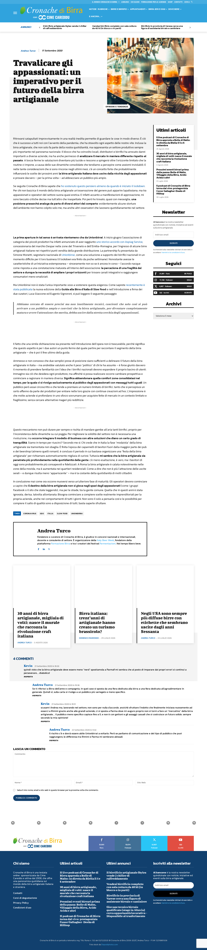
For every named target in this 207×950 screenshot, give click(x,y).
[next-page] (190, 27)
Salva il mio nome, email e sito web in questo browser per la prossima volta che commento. (57, 790)
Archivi (173, 304)
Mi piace (188, 273)
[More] (116, 128)
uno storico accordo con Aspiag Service (119, 242)
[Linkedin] (44, 548)
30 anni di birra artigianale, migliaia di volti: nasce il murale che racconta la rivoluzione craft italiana (174, 157)
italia (50, 513)
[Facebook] (38, 548)
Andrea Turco (28, 50)
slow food (62, 513)
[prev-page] (40, 27)
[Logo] (51, 13)
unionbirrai (77, 513)
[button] (189, 2)
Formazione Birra (60, 543)
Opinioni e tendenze (117, 106)
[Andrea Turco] (16, 51)
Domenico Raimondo (89, 638)
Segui (189, 280)
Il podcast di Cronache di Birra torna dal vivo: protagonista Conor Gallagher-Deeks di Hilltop (173, 189)
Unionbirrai (68, 255)
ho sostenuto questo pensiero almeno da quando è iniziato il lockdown (103, 186)
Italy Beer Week (105, 540)
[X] (49, 548)
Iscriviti (173, 243)
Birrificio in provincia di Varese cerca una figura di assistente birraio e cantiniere (162, 27)
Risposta (28, 676)
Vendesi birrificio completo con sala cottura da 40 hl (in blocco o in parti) (114, 27)
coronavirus (29, 513)
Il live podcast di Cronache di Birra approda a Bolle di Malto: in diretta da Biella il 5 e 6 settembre (173, 141)
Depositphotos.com (109, 944)
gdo (42, 513)
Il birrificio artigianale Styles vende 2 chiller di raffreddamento (65, 27)
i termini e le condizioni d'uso (173, 252)
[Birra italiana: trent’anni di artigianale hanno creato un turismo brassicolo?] (103, 586)
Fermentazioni (108, 543)
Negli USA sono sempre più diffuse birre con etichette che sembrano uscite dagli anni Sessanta (164, 622)
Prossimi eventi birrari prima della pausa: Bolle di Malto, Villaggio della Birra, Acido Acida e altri (172, 173)
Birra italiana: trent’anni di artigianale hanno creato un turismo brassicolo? (97, 622)
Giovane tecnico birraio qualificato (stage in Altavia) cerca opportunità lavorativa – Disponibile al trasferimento (127, 911)
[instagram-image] (13, 823)
